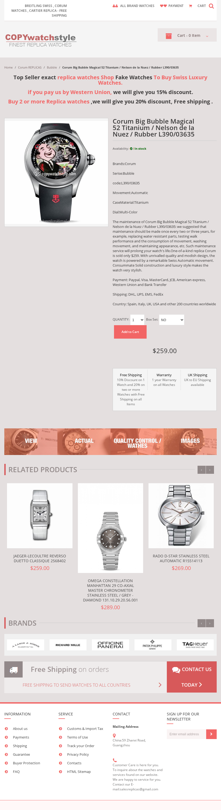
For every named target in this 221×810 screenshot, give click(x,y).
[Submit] (211, 734)
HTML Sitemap (79, 771)
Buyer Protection (26, 763)
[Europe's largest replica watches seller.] (41, 39)
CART (202, 5)
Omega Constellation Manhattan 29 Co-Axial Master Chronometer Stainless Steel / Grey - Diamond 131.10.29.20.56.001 (110, 590)
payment (176, 5)
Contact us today (196, 677)
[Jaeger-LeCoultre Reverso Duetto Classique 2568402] (39, 515)
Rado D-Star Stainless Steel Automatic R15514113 (181, 558)
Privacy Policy (78, 754)
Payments (21, 737)
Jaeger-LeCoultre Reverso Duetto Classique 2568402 (39, 558)
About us (20, 728)
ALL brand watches (137, 5)
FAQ (16, 771)
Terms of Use (77, 737)
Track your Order (80, 745)
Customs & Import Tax (85, 728)
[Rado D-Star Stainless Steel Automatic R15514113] (181, 515)
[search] (211, 5)
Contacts (74, 763)
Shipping (20, 745)
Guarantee (21, 754)
